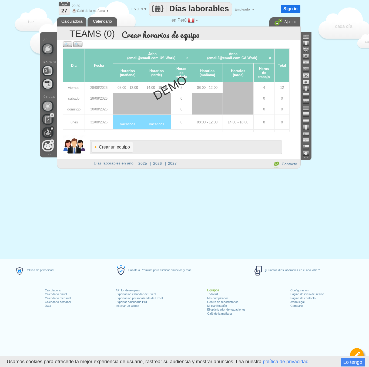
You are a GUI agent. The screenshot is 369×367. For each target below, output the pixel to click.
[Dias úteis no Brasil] (308, 56)
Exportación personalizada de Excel (139, 298)
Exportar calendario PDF (132, 302)
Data (48, 305)
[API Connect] (48, 49)
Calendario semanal (58, 302)
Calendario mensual (58, 298)
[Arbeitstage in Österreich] (308, 121)
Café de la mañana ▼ (90, 11)
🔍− (68, 44)
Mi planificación (217, 305)
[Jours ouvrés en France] (308, 43)
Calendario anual (56, 294)
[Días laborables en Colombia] (308, 95)
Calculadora (53, 290)
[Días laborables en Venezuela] (308, 101)
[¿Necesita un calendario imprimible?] (48, 84)
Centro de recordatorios (223, 302)
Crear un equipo (112, 147)
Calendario (102, 21)
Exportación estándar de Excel (136, 294)
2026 (157, 163)
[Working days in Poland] (308, 114)
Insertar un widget (127, 305)
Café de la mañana (219, 313)
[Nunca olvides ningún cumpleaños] (48, 132)
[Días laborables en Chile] (308, 147)
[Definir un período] (357, 355)
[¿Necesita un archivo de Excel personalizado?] (48, 70)
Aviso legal (297, 302)
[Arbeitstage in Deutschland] (308, 108)
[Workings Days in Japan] (308, 82)
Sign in (290, 8)
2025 (142, 163)
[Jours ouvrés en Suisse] (308, 153)
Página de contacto (303, 298)
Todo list (212, 294)
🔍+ (78, 44)
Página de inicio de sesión (307, 294)
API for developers (128, 290)
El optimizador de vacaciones (226, 309)
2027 (172, 163)
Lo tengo (352, 362)
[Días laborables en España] (308, 134)
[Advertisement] (178, 213)
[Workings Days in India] (308, 62)
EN (140, 9)
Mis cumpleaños (218, 298)
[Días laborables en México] (308, 88)
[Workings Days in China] (308, 69)
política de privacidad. (286, 361)
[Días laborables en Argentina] (308, 140)
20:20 (76, 6)
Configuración (299, 290)
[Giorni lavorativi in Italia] (308, 127)
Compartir (296, 305)
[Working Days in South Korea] (308, 75)
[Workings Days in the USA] (308, 36)
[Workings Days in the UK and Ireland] (308, 49)
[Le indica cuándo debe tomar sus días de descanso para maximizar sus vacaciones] (48, 106)
